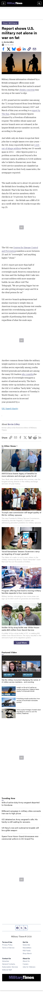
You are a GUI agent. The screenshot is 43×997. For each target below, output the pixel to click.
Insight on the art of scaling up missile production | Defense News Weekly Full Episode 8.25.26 (27, 689)
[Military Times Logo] (14, 3)
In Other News (9, 446)
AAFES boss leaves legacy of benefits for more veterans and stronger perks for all (19, 474)
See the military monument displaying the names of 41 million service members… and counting (21, 681)
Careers (25, 964)
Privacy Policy (7, 944)
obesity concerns (27, 90)
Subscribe (26, 944)
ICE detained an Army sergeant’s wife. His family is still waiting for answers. (20, 820)
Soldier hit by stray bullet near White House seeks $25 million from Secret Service (20, 628)
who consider (28, 374)
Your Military (10, 23)
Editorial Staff (7, 969)
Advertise (5, 961)
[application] (21, 666)
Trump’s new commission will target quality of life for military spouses (21, 513)
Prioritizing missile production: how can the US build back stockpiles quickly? (28, 700)
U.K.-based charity (10, 408)
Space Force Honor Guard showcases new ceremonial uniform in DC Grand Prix (20, 837)
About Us (26, 961)
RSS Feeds (27, 950)
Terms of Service (8, 947)
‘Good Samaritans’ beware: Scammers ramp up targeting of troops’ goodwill (21, 552)
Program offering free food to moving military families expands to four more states (21, 591)
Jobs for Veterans (29, 967)
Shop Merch (27, 953)
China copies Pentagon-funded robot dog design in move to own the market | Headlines (28, 711)
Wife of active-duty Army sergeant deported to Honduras (20, 803)
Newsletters (27, 947)
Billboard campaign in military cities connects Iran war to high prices (21, 812)
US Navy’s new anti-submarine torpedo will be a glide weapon (20, 829)
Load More (21, 642)
